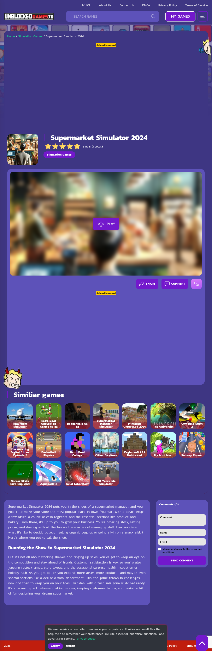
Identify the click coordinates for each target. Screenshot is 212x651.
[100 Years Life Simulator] (106, 473)
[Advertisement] (106, 89)
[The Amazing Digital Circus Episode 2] (20, 445)
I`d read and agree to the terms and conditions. (182, 551)
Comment (178, 283)
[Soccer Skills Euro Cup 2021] (20, 473)
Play (111, 223)
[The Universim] (163, 416)
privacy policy (86, 639)
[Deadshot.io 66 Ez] (77, 416)
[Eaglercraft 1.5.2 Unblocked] (134, 445)
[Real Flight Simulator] (20, 416)
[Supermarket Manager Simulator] (106, 416)
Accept (55, 646)
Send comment (182, 560)
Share (150, 283)
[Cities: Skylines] (106, 445)
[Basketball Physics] (48, 445)
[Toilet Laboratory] (77, 473)
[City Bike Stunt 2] (192, 416)
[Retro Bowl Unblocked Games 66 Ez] (48, 416)
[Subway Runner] (192, 445)
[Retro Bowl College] (77, 445)
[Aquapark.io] (48, 473)
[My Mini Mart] (163, 445)
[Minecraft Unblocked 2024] (134, 416)
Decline (70, 646)
